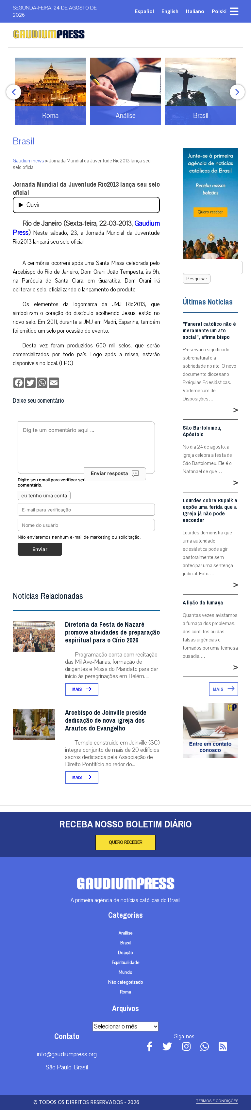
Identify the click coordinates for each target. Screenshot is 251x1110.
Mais (77, 689)
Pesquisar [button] (196, 279)
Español (144, 11)
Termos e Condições (217, 1101)
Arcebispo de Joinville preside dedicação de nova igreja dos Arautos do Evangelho (105, 720)
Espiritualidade (126, 963)
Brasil (23, 141)
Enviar (39, 549)
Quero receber (125, 842)
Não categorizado (125, 982)
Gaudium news (28, 160)
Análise (126, 933)
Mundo (125, 972)
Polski (219, 11)
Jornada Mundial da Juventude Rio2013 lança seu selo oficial (86, 188)
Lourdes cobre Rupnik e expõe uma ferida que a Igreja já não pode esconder (210, 510)
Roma (125, 992)
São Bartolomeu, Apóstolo (202, 431)
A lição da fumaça (203, 603)
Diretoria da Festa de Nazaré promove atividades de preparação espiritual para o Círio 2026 (112, 632)
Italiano (195, 11)
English (169, 11)
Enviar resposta (109, 473)
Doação (125, 953)
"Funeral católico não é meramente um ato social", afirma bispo (209, 331)
